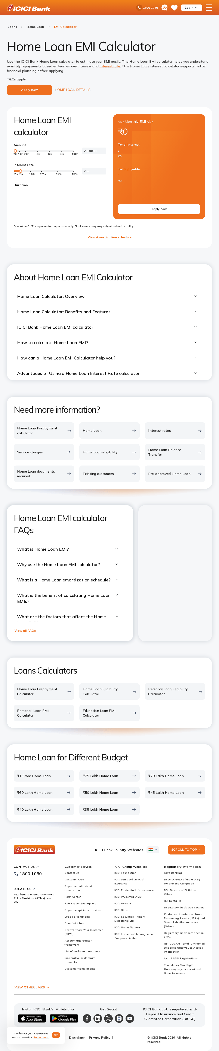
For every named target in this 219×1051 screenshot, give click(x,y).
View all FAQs (25, 631)
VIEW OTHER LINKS (30, 987)
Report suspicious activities (83, 910)
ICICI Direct (121, 910)
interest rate (109, 66)
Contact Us (72, 872)
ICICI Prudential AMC (128, 896)
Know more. (41, 1037)
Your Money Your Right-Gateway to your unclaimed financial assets (182, 969)
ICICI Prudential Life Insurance (134, 890)
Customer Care (74, 879)
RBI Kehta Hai (173, 900)
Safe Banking (173, 872)
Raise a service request (80, 903)
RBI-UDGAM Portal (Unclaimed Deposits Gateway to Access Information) (184, 947)
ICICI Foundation (125, 872)
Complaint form (75, 923)
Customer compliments (80, 968)
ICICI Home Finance (127, 927)
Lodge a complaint (77, 916)
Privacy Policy (99, 1037)
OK (56, 1035)
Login (189, 7)
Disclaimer (77, 1037)
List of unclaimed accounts (82, 951)
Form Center (73, 896)
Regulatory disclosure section (184, 907)
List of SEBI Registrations (181, 958)
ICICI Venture (122, 903)
